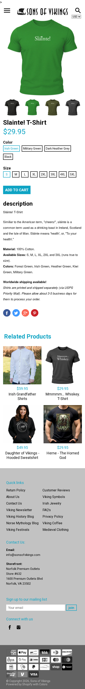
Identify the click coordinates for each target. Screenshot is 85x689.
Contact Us (14, 503)
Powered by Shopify (19, 684)
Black (8, 156)
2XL (43, 174)
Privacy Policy (52, 516)
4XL (62, 174)
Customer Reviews (56, 490)
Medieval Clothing (55, 530)
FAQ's (46, 510)
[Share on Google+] (25, 313)
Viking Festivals (17, 530)
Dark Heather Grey (58, 148)
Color (8, 142)
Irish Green (11, 148)
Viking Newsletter (19, 510)
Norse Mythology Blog (22, 523)
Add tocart (16, 190)
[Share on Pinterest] (34, 313)
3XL (53, 174)
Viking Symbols (53, 497)
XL (34, 174)
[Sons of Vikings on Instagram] (18, 630)
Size (7, 168)
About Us (12, 497)
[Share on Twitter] (16, 313)
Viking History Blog (20, 516)
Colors (43, 684)
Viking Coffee (52, 523)
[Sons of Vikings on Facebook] (9, 630)
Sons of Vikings (40, 681)
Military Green (32, 148)
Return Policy (15, 490)
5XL (72, 174)
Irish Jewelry (51, 503)
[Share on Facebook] (7, 313)
